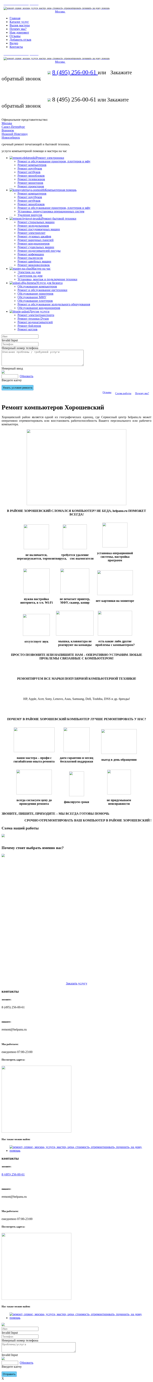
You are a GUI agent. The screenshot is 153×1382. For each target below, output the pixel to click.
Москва (60, 11)
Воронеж (8, 130)
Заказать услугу (76, 983)
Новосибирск (11, 137)
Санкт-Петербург (13, 126)
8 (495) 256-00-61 (75, 72)
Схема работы (123, 393)
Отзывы (107, 392)
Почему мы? (142, 393)
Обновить (26, 376)
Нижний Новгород (14, 134)
